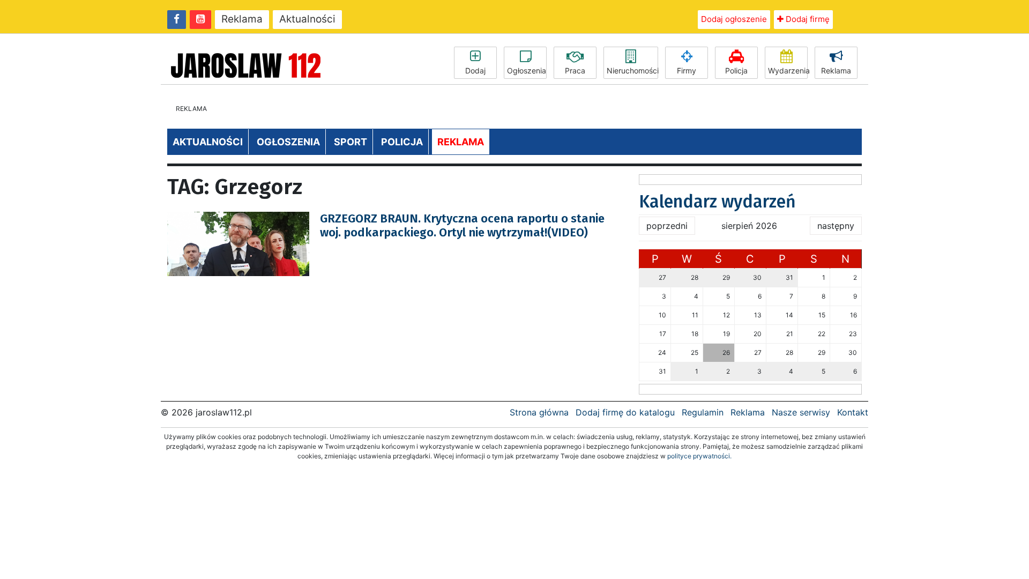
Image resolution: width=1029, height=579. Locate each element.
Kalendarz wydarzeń (717, 201)
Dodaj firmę (807, 19)
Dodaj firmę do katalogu (625, 412)
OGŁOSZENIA (288, 141)
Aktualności (307, 19)
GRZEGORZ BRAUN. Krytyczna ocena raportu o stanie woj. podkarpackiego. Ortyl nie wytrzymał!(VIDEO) (462, 225)
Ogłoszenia (526, 70)
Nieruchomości (632, 70)
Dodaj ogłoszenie (734, 19)
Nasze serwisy (801, 412)
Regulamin (703, 412)
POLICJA (402, 141)
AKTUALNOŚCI (208, 141)
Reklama (242, 19)
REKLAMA (460, 141)
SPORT (350, 141)
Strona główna (539, 412)
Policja (736, 70)
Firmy (686, 70)
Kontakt (852, 412)
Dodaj (475, 70)
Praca (575, 70)
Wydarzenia (788, 70)
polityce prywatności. (699, 456)
